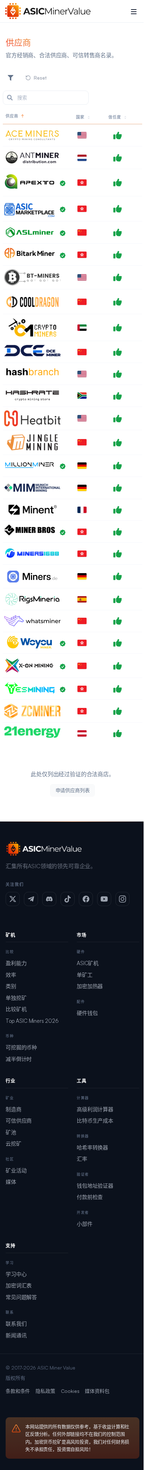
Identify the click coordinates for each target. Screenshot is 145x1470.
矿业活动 (16, 1170)
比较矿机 (16, 1009)
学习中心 (16, 1274)
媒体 (11, 1181)
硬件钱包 (87, 1013)
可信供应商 (19, 1120)
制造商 (13, 1109)
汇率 (82, 1158)
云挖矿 (13, 1143)
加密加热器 (90, 986)
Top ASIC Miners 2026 (32, 1021)
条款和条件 (18, 1391)
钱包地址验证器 (95, 1185)
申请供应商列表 (73, 790)
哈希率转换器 (92, 1147)
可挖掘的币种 (21, 1047)
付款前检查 (90, 1197)
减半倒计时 (19, 1059)
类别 (11, 986)
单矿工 (85, 975)
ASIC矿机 (88, 963)
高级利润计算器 (95, 1109)
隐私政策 (45, 1391)
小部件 (85, 1224)
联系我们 (16, 1323)
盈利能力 (16, 963)
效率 (11, 975)
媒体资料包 (97, 1391)
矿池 (11, 1132)
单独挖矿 (16, 998)
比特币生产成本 (95, 1120)
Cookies (70, 1391)
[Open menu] (134, 11)
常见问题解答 (21, 1297)
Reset (40, 78)
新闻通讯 (16, 1335)
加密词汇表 (19, 1285)
